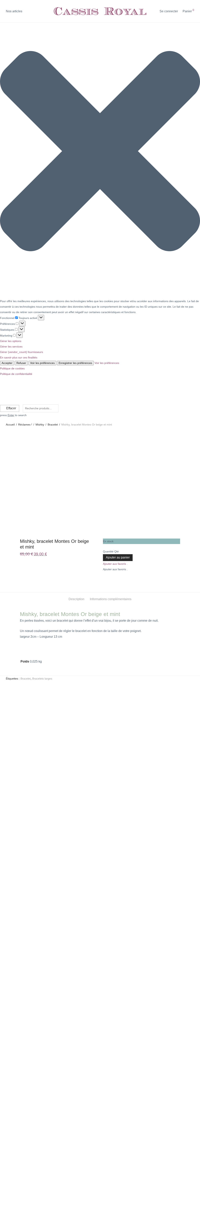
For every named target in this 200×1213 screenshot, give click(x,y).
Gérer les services (11, 346)
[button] (100, 151)
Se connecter (169, 11)
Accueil (10, 424)
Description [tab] (76, 599)
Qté (116, 551)
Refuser (21, 363)
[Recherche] (153, 11)
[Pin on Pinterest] (113, 579)
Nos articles (14, 11)
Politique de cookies (12, 368)
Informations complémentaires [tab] (110, 599)
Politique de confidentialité (16, 373)
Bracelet (53, 424)
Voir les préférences (42, 363)
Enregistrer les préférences (75, 363)
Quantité (108, 551)
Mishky (40, 424)
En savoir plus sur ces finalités (18, 357)
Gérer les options (10, 341)
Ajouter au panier (118, 557)
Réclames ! (25, 424)
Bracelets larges (42, 678)
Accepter (7, 363)
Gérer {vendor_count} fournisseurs (21, 352)
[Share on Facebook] (104, 579)
